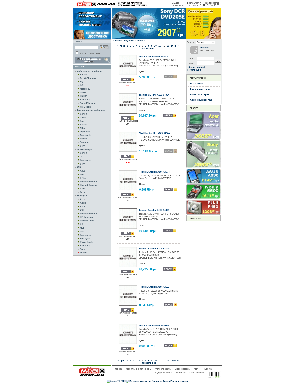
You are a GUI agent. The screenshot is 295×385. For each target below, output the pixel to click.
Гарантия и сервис (200, 94)
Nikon (83, 128)
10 (155, 46)
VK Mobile (85, 107)
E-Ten (83, 178)
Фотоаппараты (163, 369)
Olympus (85, 131)
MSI (82, 228)
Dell (82, 174)
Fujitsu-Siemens (88, 181)
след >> (175, 46)
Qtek (82, 192)
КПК (79, 167)
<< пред (121, 46)
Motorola (85, 89)
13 (168, 46)
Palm (82, 188)
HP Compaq (86, 217)
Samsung (85, 99)
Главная (117, 40)
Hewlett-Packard (88, 185)
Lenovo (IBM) (87, 220)
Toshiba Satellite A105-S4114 (154, 248)
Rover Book (86, 242)
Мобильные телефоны (89, 71)
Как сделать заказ (200, 89)
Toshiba (84, 252)
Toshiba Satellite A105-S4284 (154, 325)
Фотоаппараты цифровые (91, 110)
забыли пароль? (196, 67)
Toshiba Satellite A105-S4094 (154, 210)
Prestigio (85, 238)
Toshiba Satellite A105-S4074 (154, 172)
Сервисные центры (201, 100)
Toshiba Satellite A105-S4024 (154, 95)
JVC (82, 156)
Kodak (83, 124)
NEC (82, 231)
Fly (81, 81)
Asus (82, 171)
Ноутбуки (82, 195)
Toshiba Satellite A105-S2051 (154, 56)
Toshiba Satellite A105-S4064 (154, 133)
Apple (83, 203)
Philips (83, 96)
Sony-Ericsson (88, 103)
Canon (83, 114)
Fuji (82, 121)
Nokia (83, 92)
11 (159, 46)
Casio (83, 117)
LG (81, 85)
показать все (149, 48)
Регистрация (194, 70)
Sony (82, 146)
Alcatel (83, 74)
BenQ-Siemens (88, 78)
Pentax (83, 138)
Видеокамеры (84, 149)
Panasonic (85, 135)
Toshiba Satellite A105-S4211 (154, 287)
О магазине (196, 83)
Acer (82, 199)
